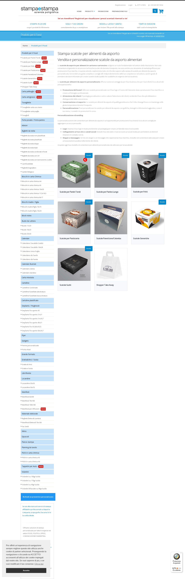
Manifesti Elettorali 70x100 (32, 422)
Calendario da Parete (30, 259)
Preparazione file (119, 11)
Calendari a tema (28, 269)
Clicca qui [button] (38, 564)
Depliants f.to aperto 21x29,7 (32, 319)
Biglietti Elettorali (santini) (31, 418)
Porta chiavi (26, 350)
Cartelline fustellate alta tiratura (33, 292)
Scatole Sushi (30, 83)
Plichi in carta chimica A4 (31, 462)
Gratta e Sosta (27, 368)
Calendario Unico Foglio (31, 251)
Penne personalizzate (30, 346)
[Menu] (180, 553)
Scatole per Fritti (31, 66)
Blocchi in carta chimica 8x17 (32, 197)
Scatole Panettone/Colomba (32, 74)
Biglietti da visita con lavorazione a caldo (37, 160)
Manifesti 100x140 (28, 405)
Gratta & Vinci (27, 364)
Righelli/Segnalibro (29, 168)
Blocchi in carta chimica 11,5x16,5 (34, 193)
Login (130, 5)
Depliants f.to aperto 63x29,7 (32, 331)
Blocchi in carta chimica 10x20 (33, 189)
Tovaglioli (25, 115)
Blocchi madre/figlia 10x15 (31, 207)
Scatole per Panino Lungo (34, 62)
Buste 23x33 (26, 234)
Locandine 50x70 (28, 387)
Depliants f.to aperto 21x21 (32, 315)
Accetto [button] (26, 570)
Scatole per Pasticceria (33, 70)
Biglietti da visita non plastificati (33, 136)
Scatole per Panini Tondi (34, 58)
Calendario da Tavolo (30, 255)
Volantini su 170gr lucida (31, 481)
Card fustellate (27, 164)
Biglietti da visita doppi (30, 144)
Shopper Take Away (29, 87)
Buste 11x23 (26, 226)
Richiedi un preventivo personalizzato (38, 497)
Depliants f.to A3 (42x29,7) (31, 327)
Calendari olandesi (29, 273)
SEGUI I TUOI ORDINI (74, 24)
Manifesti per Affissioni (33, 409)
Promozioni (103, 11)
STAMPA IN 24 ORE (38, 24)
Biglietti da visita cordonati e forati (34, 152)
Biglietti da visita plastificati (32, 140)
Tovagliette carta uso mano (32, 107)
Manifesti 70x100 (28, 401)
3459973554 (159, 36)
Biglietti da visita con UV (31, 156)
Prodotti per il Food (39, 45)
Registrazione (120, 5)
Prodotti (89, 11)
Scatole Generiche (32, 78)
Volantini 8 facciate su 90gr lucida (34, 489)
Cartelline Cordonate (30, 288)
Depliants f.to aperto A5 (31, 311)
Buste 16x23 (26, 230)
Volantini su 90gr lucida (30, 485)
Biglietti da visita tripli (30, 148)
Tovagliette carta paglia (30, 111)
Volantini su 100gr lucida (31, 477)
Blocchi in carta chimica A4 (31, 181)
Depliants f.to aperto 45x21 (32, 323)
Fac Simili (25, 426)
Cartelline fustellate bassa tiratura (34, 296)
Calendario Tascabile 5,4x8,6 (32, 243)
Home (79, 11)
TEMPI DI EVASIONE (147, 24)
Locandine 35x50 (28, 383)
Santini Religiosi (28, 172)
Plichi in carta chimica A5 (31, 458)
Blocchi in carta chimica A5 (31, 185)
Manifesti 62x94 (28, 397)
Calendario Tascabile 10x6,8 (32, 247)
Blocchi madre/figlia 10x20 (31, 211)
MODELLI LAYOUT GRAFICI (110, 24)
